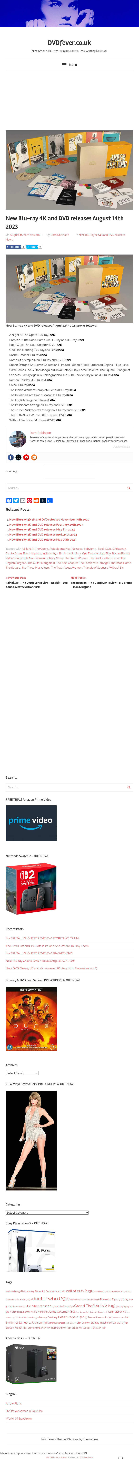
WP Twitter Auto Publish (56, 1457)
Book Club (104, 548)
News (9, 239)
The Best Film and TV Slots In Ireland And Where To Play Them (47, 946)
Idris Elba (23, 1312)
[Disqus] (69, 638)
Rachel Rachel (121, 553)
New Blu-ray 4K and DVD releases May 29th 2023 (42, 539)
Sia (73, 1323)
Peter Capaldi (72, 1317)
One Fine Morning (93, 553)
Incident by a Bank (54, 553)
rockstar (118, 1318)
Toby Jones (74, 1328)
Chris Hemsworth (116, 1291)
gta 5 (120, 1306)
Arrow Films (14, 1403)
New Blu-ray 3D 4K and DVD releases (102, 234)
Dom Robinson (60, 234)
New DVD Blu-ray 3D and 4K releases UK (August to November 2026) (51, 968)
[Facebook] (11, 457)
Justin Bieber (117, 1311)
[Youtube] (26, 457)
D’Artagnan (119, 548)
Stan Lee (83, 1323)
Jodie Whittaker (98, 1312)
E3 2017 (118, 1299)
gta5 (129, 1307)
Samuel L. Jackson (32, 1322)
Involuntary (74, 553)
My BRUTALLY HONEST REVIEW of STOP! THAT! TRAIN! (42, 938)
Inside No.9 (39, 1311)
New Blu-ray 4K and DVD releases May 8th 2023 (42, 529)
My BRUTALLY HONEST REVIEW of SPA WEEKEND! (39, 953)
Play (108, 553)
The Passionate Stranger (94, 563)
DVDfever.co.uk (69, 43)
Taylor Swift (58, 1328)
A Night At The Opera (35, 548)
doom (95, 1300)
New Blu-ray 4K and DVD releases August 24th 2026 (40, 960)
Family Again (14, 553)
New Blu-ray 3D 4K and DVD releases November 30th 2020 (49, 519)
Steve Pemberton (39, 1328)
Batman (27, 1291)
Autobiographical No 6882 (65, 548)
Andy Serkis (13, 1291)
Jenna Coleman (61, 1311)
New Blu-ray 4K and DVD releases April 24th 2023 (43, 534)
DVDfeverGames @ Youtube (24, 1411)
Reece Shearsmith (100, 1317)
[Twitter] (18, 457)
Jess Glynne (82, 1312)
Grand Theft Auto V (94, 1306)
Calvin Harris (100, 1291)
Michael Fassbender (27, 1317)
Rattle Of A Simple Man (20, 558)
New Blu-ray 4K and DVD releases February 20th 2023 (46, 524)
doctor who (51, 1298)
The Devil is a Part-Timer (104, 558)
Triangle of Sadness (95, 567)
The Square (13, 567)
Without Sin (116, 567)
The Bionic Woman (76, 558)
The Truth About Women (66, 567)
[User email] (34, 457)
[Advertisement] (69, 99)
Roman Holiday (45, 558)
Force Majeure (32, 553)
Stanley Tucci (101, 1322)
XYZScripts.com (86, 1457)
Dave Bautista (23, 1299)
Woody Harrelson (94, 1327)
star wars (119, 1322)
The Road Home (121, 563)
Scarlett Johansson (58, 1323)
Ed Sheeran (39, 1306)
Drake (105, 1299)
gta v (11, 1311)
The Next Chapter (67, 563)
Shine (59, 558)
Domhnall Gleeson (80, 1299)
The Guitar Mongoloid (41, 563)
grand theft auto (63, 1306)
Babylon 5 (90, 548)
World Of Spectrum (19, 1418)
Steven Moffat (16, 1327)
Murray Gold (48, 1317)
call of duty (79, 1291)
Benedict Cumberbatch (50, 1291)
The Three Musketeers (36, 567)
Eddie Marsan (18, 1306)
